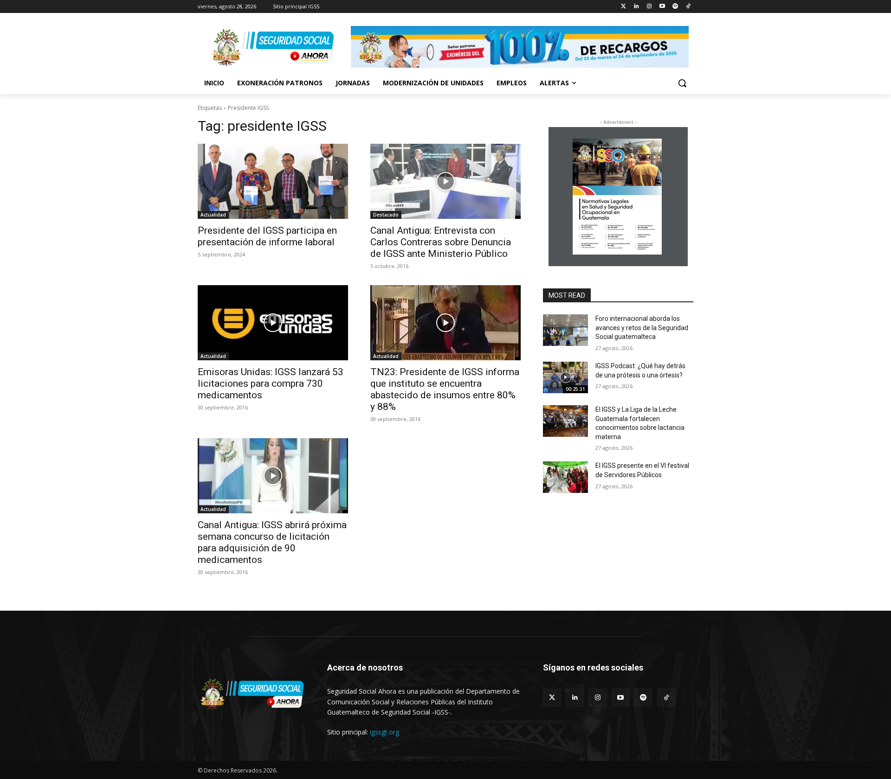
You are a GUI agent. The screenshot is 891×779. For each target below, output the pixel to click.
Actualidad (213, 214)
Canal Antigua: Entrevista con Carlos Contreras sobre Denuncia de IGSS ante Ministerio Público (440, 242)
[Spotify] (675, 6)
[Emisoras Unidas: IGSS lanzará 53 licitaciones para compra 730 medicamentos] (273, 322)
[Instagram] (649, 6)
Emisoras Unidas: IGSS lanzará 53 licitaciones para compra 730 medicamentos (270, 383)
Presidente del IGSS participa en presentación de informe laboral (267, 236)
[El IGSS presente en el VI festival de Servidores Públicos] (565, 477)
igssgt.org (384, 732)
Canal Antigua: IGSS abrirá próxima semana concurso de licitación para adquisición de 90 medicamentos (272, 542)
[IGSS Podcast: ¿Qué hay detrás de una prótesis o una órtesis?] (565, 377)
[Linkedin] (636, 6)
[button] (682, 83)
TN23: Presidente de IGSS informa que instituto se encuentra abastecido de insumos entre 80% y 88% (444, 389)
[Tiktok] (688, 6)
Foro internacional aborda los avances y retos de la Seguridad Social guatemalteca (641, 327)
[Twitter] (623, 6)
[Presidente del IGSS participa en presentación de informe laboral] (273, 181)
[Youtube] (662, 6)
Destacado (386, 214)
